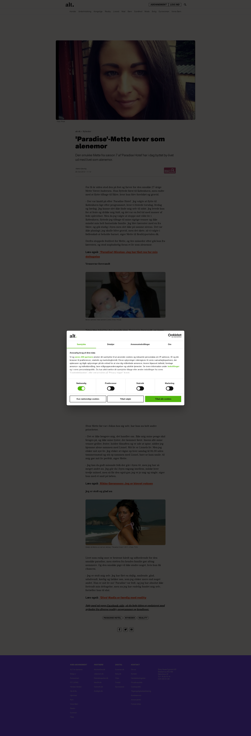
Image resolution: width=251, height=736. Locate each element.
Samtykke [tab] (81, 344)
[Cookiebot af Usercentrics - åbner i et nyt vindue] (170, 336)
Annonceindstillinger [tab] (140, 344)
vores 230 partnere (84, 357)
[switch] (111, 388)
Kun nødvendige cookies (88, 399)
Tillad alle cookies (163, 399)
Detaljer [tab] (110, 344)
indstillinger (173, 366)
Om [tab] (169, 344)
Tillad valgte (125, 399)
